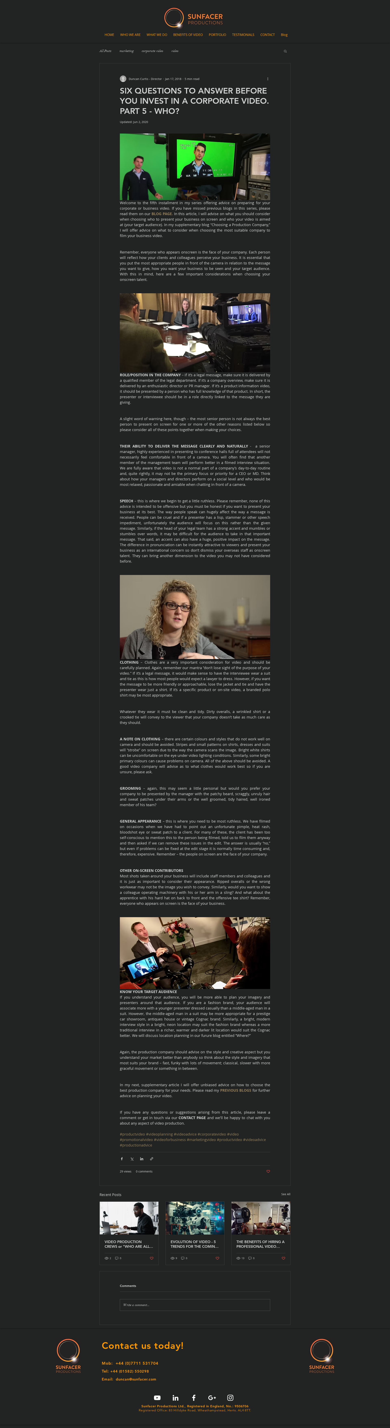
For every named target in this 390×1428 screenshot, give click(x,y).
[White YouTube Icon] (157, 1398)
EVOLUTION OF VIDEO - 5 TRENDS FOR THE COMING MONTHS (194, 1244)
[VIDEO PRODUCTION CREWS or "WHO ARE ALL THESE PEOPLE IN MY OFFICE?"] (129, 1218)
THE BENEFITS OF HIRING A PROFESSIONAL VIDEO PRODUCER (260, 1244)
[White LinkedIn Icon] (175, 1398)
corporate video (152, 51)
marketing (127, 51)
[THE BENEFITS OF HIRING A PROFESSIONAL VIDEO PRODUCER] (261, 1218)
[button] (285, 51)
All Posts (106, 51)
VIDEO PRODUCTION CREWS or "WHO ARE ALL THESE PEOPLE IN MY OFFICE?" (127, 1244)
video (175, 51)
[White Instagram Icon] (230, 1398)
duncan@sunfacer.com (136, 1379)
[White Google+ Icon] (212, 1398)
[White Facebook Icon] (194, 1398)
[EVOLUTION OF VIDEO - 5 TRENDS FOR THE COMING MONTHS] (195, 1218)
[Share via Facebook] (122, 1159)
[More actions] (267, 78)
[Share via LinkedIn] (142, 1159)
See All (285, 1194)
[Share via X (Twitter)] (132, 1159)
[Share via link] (152, 1159)
